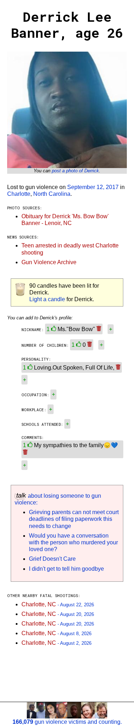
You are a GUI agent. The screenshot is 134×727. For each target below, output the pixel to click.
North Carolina (51, 194)
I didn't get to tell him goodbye (66, 569)
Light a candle (47, 299)
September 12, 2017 (93, 187)
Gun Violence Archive (48, 262)
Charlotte (18, 194)
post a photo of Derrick (75, 170)
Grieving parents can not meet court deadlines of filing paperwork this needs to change (74, 519)
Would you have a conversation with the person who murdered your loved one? (73, 542)
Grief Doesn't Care (52, 559)
